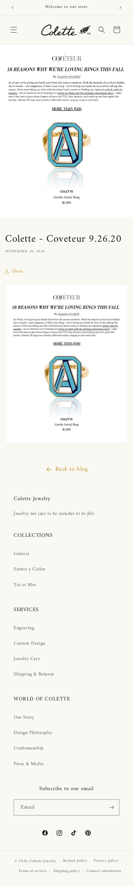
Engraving (24, 628)
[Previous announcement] (12, 7)
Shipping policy (67, 871)
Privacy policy (106, 861)
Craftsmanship (29, 748)
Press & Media (29, 764)
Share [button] (18, 271)
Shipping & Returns (34, 674)
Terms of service (32, 871)
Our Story (24, 717)
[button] (13, 29)
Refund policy (75, 861)
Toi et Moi (25, 585)
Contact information (104, 871)
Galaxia (21, 553)
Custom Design (29, 643)
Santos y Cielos (29, 569)
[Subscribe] (111, 807)
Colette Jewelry (43, 861)
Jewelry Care (27, 659)
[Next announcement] (120, 7)
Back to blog (71, 469)
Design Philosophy (33, 733)
